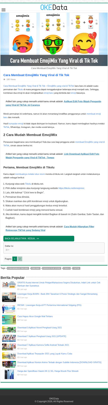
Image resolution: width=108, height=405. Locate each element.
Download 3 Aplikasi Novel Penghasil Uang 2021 (39, 327)
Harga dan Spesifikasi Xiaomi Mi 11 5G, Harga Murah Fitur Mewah (47, 371)
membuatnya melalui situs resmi (30, 174)
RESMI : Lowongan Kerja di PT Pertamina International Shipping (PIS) (49, 305)
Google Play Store (51, 268)
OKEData (54, 398)
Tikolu (20, 89)
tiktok (76, 268)
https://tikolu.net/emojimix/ (71, 188)
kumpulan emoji (16, 123)
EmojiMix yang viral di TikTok (61, 86)
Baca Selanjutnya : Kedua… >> (22, 238)
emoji (73, 93)
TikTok (6, 127)
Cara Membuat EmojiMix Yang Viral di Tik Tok (24, 86)
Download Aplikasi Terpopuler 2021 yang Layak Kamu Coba (44, 353)
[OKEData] (54, 6)
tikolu (67, 268)
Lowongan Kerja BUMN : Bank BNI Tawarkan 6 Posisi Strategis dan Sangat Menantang (57, 294)
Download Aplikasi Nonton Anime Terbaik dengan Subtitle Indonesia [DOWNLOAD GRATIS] (59, 362)
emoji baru (48, 93)
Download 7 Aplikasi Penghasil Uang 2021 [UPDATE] (41, 336)
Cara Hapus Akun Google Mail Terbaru (35, 316)
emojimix (36, 268)
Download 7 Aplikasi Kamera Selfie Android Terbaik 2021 (43, 345)
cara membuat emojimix (18, 268)
